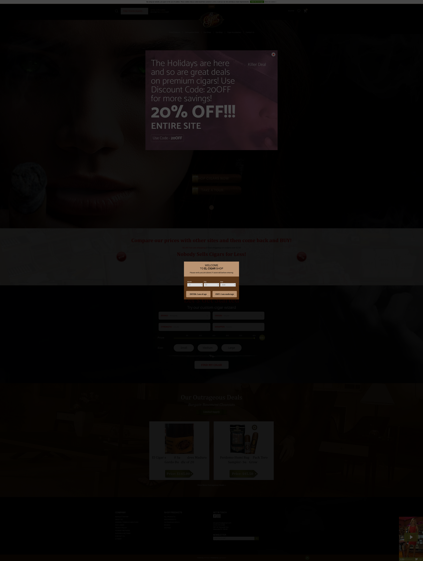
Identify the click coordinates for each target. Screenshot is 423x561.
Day (205, 282)
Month (189, 282)
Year (221, 282)
